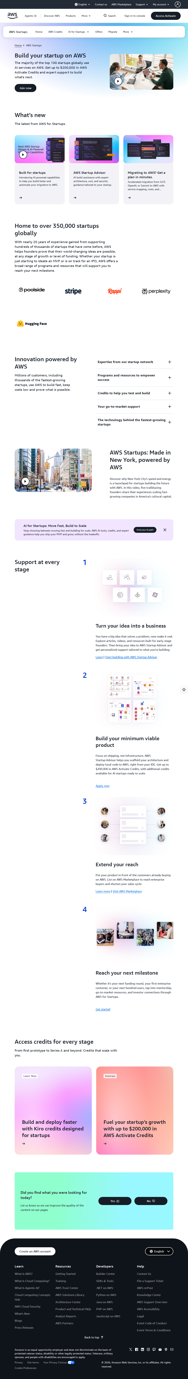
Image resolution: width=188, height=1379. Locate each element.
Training (60, 1281)
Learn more (103, 891)
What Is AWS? (23, 1274)
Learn (99, 657)
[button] (52, 15)
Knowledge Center (149, 1295)
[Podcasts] (165, 1350)
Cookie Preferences (25, 1367)
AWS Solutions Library (69, 1295)
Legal (140, 1316)
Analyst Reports (65, 1316)
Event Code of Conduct (152, 1323)
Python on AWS (106, 1295)
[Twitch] (154, 1350)
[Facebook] (136, 1350)
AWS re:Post (145, 1288)
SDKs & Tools (105, 1281)
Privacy (19, 1362)
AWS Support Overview (152, 1302)
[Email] (171, 1350)
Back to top (91, 1337)
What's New (22, 1313)
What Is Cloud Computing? (32, 1281)
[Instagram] (148, 1350)
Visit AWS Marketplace (127, 891)
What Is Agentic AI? (27, 1288)
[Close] (165, 530)
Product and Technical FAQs (73, 1309)
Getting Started (65, 1274)
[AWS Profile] (178, 4)
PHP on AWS (104, 1309)
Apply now (102, 786)
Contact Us (144, 1274)
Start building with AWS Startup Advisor (131, 657)
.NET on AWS (104, 1288)
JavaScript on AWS (108, 1316)
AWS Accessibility (148, 1309)
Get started (103, 1009)
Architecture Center (68, 1302)
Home (18, 45)
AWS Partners (64, 1323)
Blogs (18, 1320)
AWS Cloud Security (27, 1306)
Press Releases (24, 1327)
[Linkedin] (142, 1350)
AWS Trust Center (66, 1288)
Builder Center (105, 1274)
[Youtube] (160, 1350)
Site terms (33, 1362)
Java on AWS (104, 1302)
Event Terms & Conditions (154, 1330)
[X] (130, 1350)
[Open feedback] (184, 689)
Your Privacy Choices (55, 1362)
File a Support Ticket (150, 1281)
